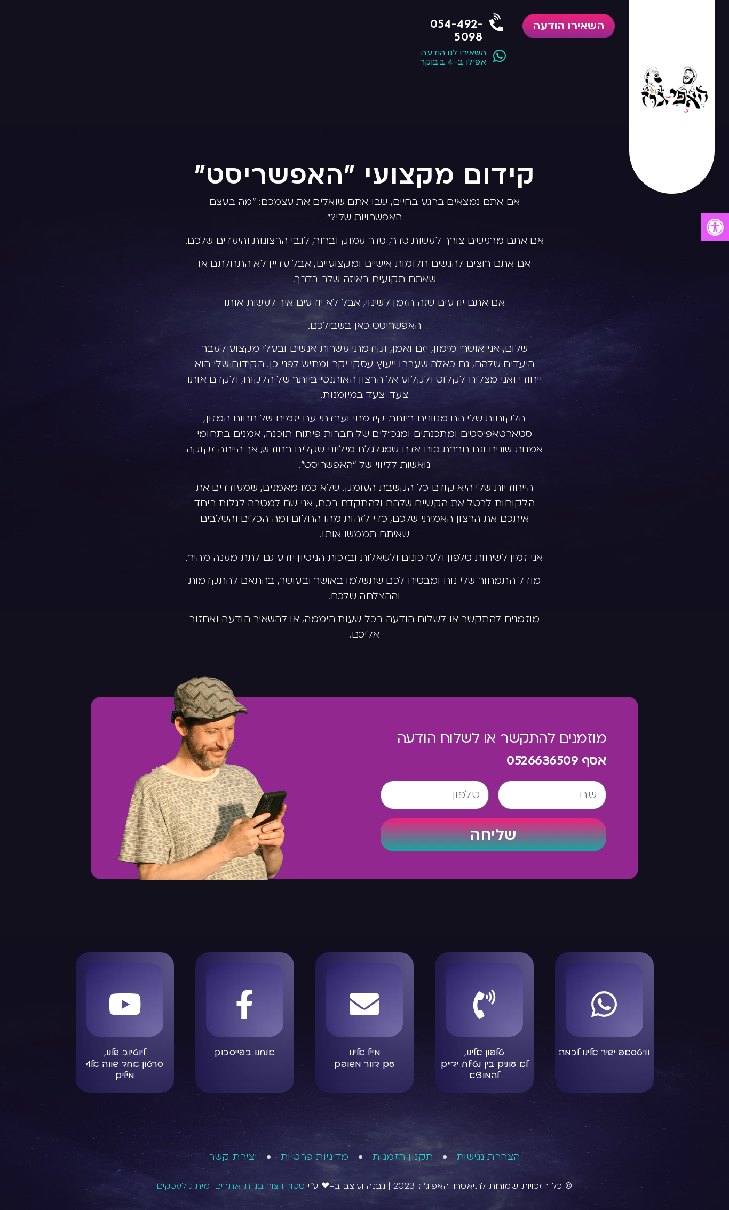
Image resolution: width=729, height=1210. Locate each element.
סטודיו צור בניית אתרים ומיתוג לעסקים (231, 1186)
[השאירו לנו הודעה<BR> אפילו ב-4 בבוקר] (499, 56)
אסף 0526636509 (556, 760)
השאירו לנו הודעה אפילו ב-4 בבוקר (453, 57)
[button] (715, 227)
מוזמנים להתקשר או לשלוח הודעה (502, 738)
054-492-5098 (456, 31)
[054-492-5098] (497, 23)
